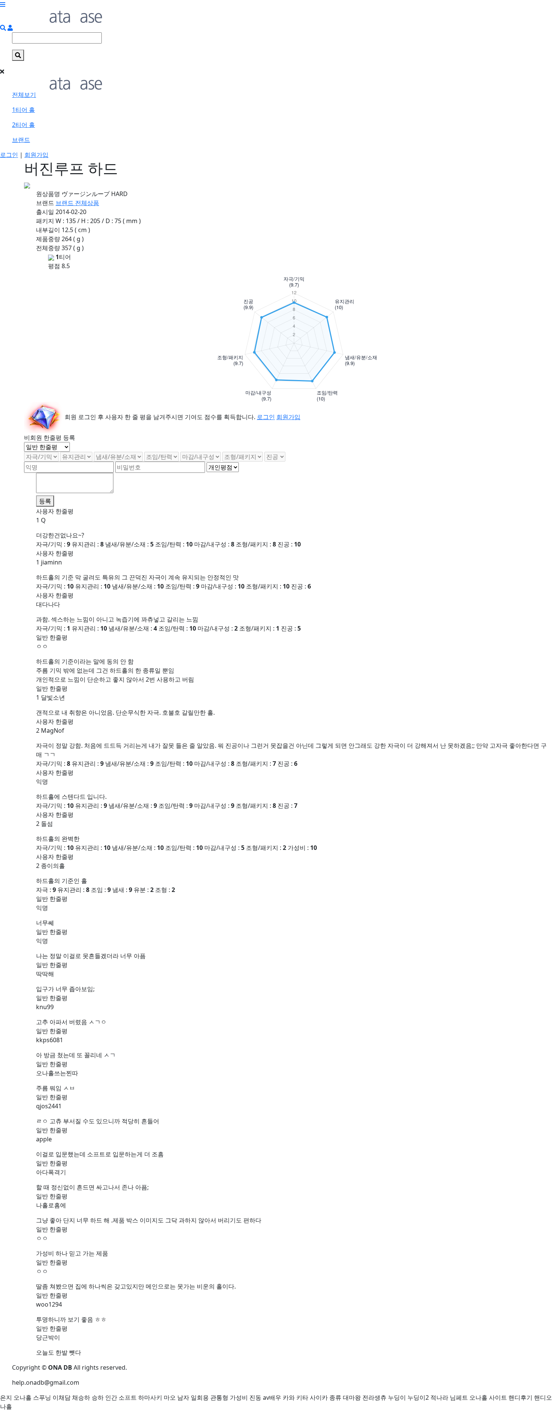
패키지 (45, 221)
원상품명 (48, 194)
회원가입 (36, 155)
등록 (45, 501)
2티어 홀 (23, 125)
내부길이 (48, 230)
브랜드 (21, 140)
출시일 (45, 212)
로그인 (9, 155)
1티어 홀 (23, 110)
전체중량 (48, 248)
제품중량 (48, 239)
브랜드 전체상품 (77, 203)
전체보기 (24, 95)
